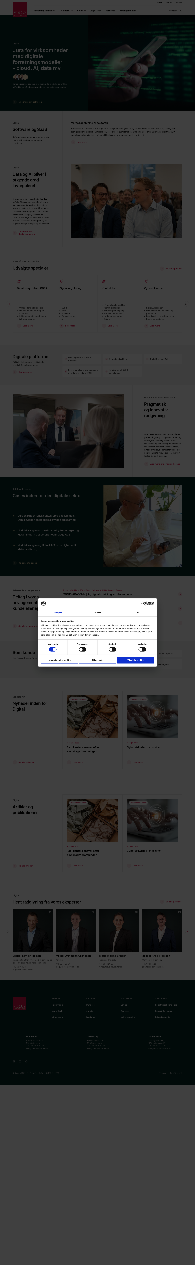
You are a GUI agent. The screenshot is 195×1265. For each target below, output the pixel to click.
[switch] (82, 649)
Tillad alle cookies (135, 660)
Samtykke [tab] (57, 612)
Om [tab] (137, 612)
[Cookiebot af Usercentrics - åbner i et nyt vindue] (142, 603)
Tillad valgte (97, 660)
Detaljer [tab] (97, 612)
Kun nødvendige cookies (59, 660)
